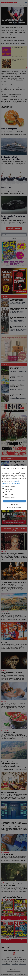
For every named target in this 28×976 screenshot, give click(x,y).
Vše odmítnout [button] (14, 504)
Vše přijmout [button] (14, 501)
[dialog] (14, 488)
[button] (14, 483)
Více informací (16, 481)
